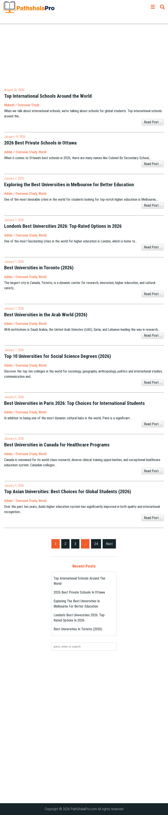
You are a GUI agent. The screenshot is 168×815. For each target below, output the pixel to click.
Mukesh (9, 105)
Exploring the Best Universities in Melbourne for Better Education (77, 603)
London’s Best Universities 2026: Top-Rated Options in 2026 (79, 617)
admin (8, 152)
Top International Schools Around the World (79, 581)
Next (109, 544)
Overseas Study (28, 105)
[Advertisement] (84, 56)
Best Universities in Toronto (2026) (78, 629)
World (42, 152)
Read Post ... (152, 122)
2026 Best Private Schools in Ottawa (79, 592)
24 (96, 544)
